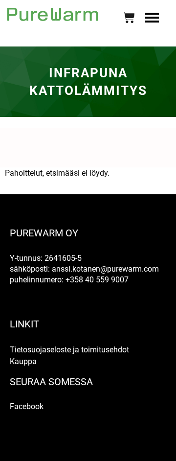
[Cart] (128, 17)
